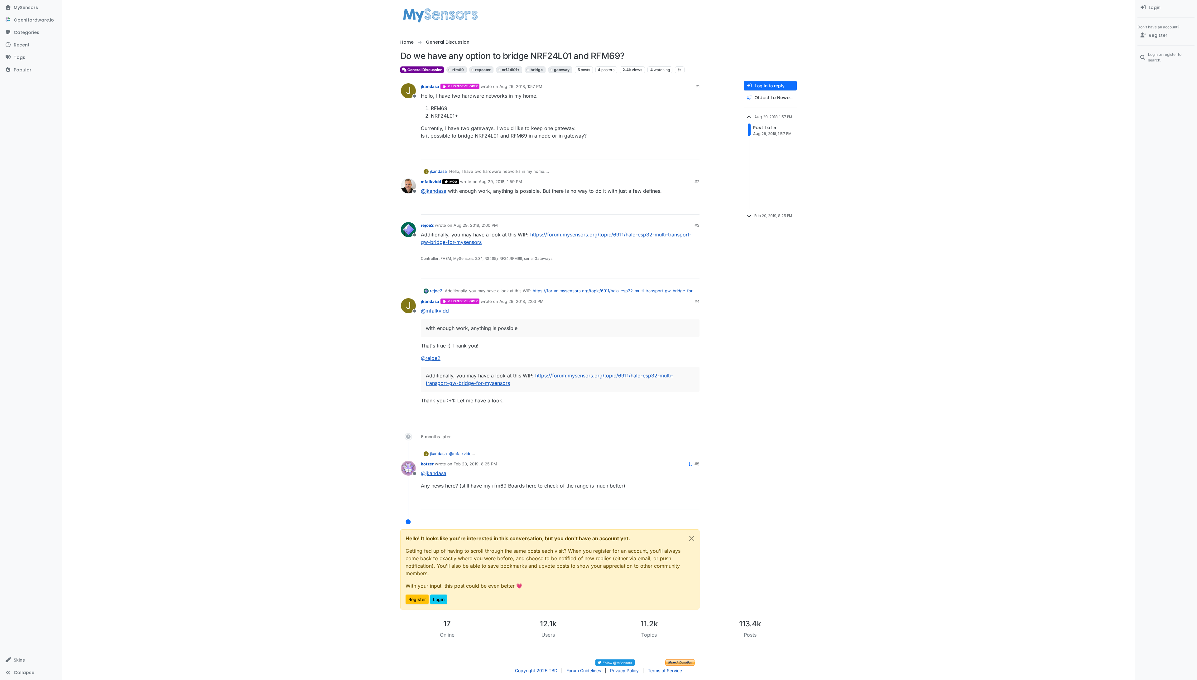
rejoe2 (427, 225)
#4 (697, 301)
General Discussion (424, 69)
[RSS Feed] (680, 69)
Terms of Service (665, 670)
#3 (697, 225)
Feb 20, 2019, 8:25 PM (475, 463)
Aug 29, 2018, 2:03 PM (521, 301)
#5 (697, 463)
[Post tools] (694, 152)
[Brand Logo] (440, 14)
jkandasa (430, 86)
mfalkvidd (431, 181)
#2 (697, 181)
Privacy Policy (624, 670)
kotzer (427, 463)
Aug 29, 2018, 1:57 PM (520, 86)
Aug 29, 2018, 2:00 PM (476, 225)
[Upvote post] (670, 152)
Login (439, 599)
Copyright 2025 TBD (536, 670)
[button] (31, 660)
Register (417, 599)
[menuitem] (1166, 7)
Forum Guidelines (583, 670)
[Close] (691, 538)
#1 (697, 86)
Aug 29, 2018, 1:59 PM (500, 181)
